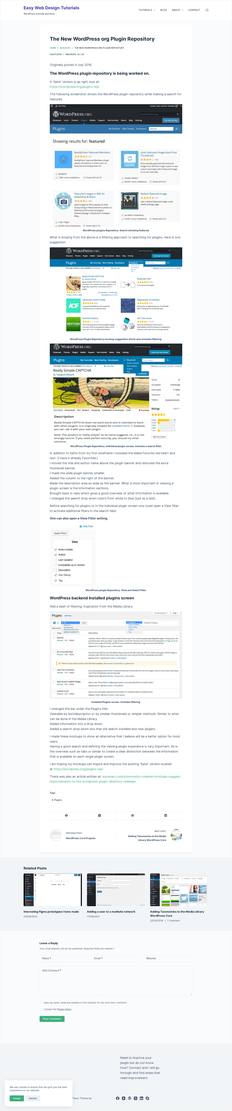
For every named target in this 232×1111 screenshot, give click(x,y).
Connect (135, 1067)
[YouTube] (123, 1098)
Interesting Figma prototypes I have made (51, 911)
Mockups (71, 54)
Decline (33, 1098)
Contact (194, 9)
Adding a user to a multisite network (111, 911)
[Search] (207, 10)
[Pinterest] (132, 815)
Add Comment (51, 970)
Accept (17, 1098)
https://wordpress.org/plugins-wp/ (74, 86)
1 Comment (173, 920)
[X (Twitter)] (99, 815)
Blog (163, 9)
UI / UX (80, 54)
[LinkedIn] (165, 815)
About (176, 9)
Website (151, 958)
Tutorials (145, 9)
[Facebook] (66, 815)
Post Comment (52, 1018)
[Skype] (147, 1098)
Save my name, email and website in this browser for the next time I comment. (85, 1002)
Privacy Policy (64, 1009)
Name (46, 958)
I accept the (57, 1009)
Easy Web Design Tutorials (51, 7)
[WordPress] (129, 1098)
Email (98, 958)
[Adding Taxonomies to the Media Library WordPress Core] (179, 889)
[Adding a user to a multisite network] (116, 889)
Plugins (57, 799)
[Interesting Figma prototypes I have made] (53, 889)
